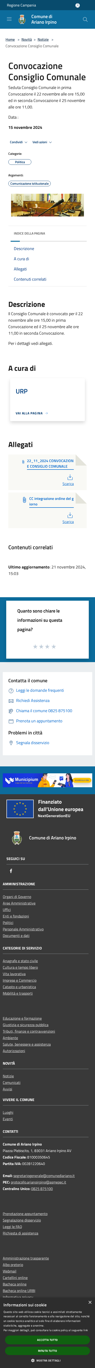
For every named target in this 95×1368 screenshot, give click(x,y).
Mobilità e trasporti (18, 993)
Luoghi (8, 1112)
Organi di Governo (17, 896)
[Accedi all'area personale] (78, 5)
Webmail (9, 1271)
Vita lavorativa (14, 974)
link (85, 1330)
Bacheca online (15, 1284)
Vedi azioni (40, 142)
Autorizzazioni (14, 1051)
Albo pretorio (13, 1264)
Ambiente (10, 1038)
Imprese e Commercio (19, 980)
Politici (8, 922)
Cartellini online (15, 1277)
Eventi (8, 1119)
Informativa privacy (18, 1297)
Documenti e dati (16, 935)
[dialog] (47, 1333)
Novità (26, 39)
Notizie (43, 39)
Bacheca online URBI (19, 1290)
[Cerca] (85, 19)
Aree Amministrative (19, 903)
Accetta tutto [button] (47, 1340)
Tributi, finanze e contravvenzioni (29, 1031)
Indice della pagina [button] (29, 233)
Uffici (7, 909)
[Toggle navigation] (9, 19)
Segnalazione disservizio (22, 1220)
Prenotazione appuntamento (25, 1213)
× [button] (90, 1302)
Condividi (16, 142)
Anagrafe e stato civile (20, 961)
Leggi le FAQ (12, 1226)
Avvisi (7, 1089)
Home (10, 39)
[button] (47, 1360)
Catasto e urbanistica (19, 987)
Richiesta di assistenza (20, 1233)
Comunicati (12, 1082)
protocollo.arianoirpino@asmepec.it (38, 1182)
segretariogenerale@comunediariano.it (44, 1175)
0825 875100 (42, 1188)
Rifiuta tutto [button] (47, 1351)
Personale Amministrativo (23, 929)
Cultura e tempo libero (20, 967)
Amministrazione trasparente (26, 1258)
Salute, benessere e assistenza (27, 1044)
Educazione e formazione (22, 1018)
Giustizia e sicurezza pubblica (25, 1025)
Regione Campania (21, 5)
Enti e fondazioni (16, 916)
